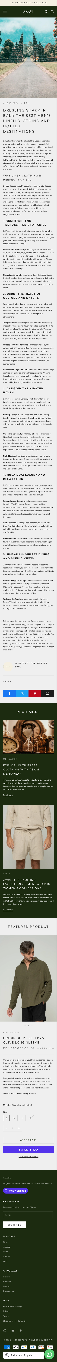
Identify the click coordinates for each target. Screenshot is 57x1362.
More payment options (28, 1156)
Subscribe (14, 1225)
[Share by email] (47, 693)
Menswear (10, 759)
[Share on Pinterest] (35, 693)
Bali (27, 103)
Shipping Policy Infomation (14, 1321)
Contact (6, 1256)
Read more (8, 795)
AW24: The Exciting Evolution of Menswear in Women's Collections (26, 884)
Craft (5, 1251)
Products (7, 1281)
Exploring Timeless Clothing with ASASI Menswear (21, 769)
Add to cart (28, 1140)
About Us (7, 1247)
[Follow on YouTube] (13, 1330)
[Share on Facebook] (9, 693)
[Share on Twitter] (22, 693)
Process (6, 1277)
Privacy (6, 1311)
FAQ (5, 1261)
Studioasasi (11, 1032)
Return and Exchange (12, 1306)
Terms (6, 1316)
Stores (6, 1242)
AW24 (6, 873)
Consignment (9, 1291)
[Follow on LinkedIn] (21, 1330)
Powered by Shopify (41, 1340)
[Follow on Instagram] (4, 1330)
